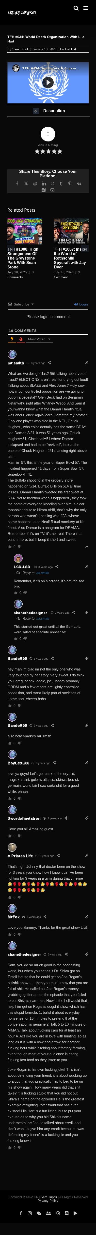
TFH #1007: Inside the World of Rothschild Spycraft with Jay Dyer (70, 258)
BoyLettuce (18, 763)
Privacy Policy (48, 1201)
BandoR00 (17, 658)
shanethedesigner (30, 613)
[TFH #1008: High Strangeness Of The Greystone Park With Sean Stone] (24, 220)
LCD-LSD (22, 567)
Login (83, 304)
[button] (48, 111)
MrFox (14, 917)
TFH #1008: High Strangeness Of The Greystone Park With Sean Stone (22, 258)
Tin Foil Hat (68, 49)
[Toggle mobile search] (76, 8)
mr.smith (16, 363)
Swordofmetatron (24, 818)
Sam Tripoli (20, 49)
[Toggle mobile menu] (86, 8)
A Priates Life (20, 856)
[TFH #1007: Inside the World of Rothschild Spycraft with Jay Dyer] (71, 220)
